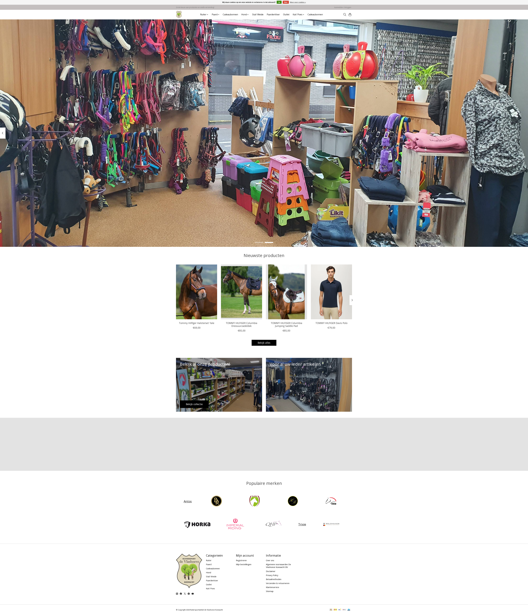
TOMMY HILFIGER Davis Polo (331, 323)
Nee (285, 2)
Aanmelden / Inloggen (342, 7)
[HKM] (331, 501)
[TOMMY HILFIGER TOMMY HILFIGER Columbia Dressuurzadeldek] (241, 291)
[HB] (293, 501)
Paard (208, 564)
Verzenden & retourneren (277, 583)
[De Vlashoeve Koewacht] (179, 14)
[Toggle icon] (345, 14)
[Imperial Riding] (235, 524)
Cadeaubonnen (230, 14)
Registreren (241, 560)
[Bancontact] (340, 610)
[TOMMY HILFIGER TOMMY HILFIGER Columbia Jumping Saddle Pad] (286, 291)
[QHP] (273, 524)
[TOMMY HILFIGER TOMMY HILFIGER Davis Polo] (331, 291)
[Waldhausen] (331, 524)
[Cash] (331, 610)
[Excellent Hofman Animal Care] (254, 501)
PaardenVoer (273, 14)
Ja (279, 2)
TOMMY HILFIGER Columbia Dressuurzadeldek (241, 324)
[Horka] (197, 524)
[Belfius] (344, 610)
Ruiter (208, 560)
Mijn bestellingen (243, 564)
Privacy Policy (272, 575)
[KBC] (348, 610)
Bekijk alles (264, 342)
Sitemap (269, 591)
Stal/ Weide (257, 14)
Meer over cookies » (298, 2)
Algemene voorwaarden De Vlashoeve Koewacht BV (278, 565)
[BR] (216, 501)
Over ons (270, 560)
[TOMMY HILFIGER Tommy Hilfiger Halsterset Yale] (196, 291)
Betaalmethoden (273, 579)
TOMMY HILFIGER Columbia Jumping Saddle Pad (286, 324)
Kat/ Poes (210, 588)
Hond (208, 572)
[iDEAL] (335, 610)
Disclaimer (270, 571)
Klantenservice (272, 587)
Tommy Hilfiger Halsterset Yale (196, 323)
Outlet (286, 14)
